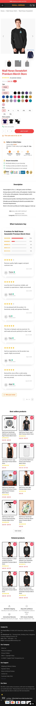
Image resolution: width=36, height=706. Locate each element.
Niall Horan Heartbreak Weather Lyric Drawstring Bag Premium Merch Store (9, 434)
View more (18, 531)
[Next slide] (32, 36)
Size (3, 107)
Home (2, 11)
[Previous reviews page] (23, 399)
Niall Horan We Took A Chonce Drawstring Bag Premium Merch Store (8, 518)
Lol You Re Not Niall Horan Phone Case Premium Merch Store (26, 461)
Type (3, 84)
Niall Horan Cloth (11, 11)
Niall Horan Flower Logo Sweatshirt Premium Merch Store (9, 589)
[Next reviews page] (32, 399)
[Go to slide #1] (9, 63)
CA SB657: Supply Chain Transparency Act (12, 658)
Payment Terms (5, 668)
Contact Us (4, 673)
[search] (31, 5)
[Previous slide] (3, 36)
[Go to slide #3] (27, 63)
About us (3, 648)
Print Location (6, 117)
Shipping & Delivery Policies (8, 666)
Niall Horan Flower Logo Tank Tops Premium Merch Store (9, 461)
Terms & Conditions (6, 650)
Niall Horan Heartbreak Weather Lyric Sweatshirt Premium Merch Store (26, 560)
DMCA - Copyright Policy (7, 655)
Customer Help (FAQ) (7, 676)
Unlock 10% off (3, 698)
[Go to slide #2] (18, 63)
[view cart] (34, 5)
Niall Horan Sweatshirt (26, 11)
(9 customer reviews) (15, 78)
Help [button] (33, 703)
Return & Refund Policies (8, 671)
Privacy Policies (5, 653)
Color (3, 90)
